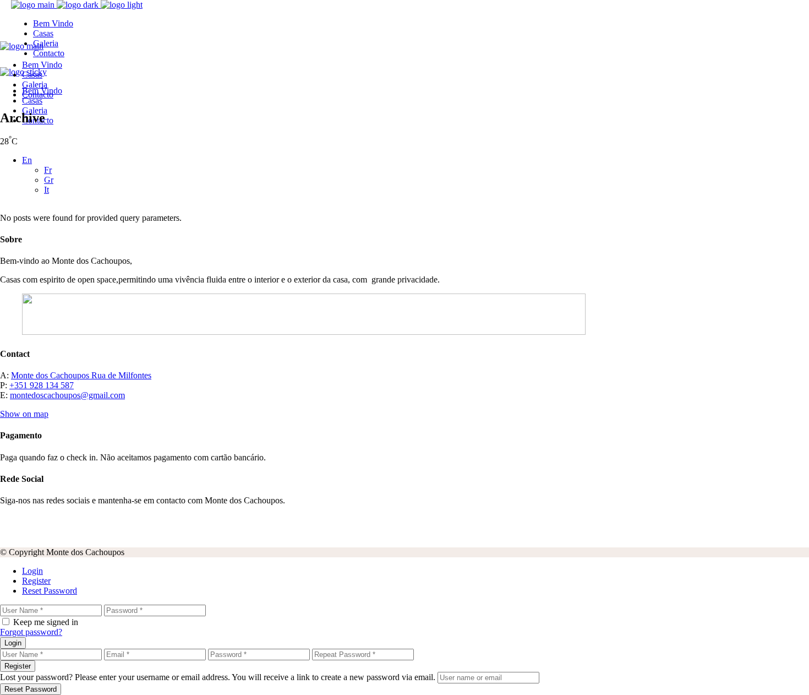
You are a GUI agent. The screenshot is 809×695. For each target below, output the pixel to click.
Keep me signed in (45, 622)
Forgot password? (31, 632)
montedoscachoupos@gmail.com (67, 395)
